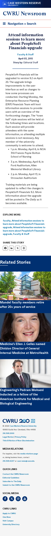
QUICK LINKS (10, 469)
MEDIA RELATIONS (13, 449)
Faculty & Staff (21, 234)
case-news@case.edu (25, 461)
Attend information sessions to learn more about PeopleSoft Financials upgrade (23, 224)
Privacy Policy (20, 437)
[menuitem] (25, 474)
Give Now (7, 517)
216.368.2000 (8, 433)
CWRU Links (10, 509)
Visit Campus (8, 521)
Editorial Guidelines (11, 478)
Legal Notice (8, 437)
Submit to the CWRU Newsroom (16, 485)
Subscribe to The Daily (12, 481)
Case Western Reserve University (23, 426)
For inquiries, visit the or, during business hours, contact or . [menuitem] (20, 457)
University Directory (11, 524)
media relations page (29, 453)
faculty (7, 220)
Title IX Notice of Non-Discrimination (18, 440)
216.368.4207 (8, 461)
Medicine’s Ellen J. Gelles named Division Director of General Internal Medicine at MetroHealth (24, 348)
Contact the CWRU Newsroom (16, 474)
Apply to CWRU (9, 513)
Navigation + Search (18, 24)
